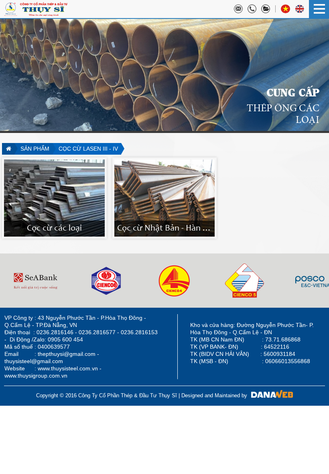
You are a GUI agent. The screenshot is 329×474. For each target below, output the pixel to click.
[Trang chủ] (8, 149)
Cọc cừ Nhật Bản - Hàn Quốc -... (175, 228)
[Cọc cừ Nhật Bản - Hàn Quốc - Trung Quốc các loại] (164, 197)
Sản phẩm (34, 148)
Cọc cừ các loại (54, 228)
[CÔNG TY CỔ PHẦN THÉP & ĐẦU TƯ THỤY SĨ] (35, 8)
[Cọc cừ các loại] (54, 197)
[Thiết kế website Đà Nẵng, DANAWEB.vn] (270, 395)
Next (6, 280)
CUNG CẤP (293, 92)
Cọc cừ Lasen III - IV (88, 148)
